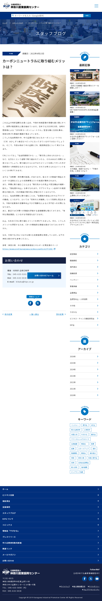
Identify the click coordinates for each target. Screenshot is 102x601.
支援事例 (6, 507)
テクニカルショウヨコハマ (80, 439)
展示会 (93, 434)
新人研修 (74, 467)
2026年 (73, 356)
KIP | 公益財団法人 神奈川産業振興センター (21, 5)
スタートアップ (83, 448)
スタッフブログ (17, 23)
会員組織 (74, 444)
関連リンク (7, 548)
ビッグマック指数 (77, 472)
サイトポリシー (94, 586)
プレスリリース (9, 537)
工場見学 (87, 430)
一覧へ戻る (34, 314)
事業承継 (73, 286)
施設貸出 (6, 501)
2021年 (73, 388)
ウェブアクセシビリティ (91, 589)
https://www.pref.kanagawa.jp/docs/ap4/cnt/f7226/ (27, 249)
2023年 (73, 376)
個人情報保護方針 (79, 586)
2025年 (73, 363)
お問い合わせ (8, 560)
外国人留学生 (92, 458)
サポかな (73, 312)
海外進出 (73, 267)
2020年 (73, 395)
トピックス (7, 525)
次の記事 (60, 314)
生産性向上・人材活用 (78, 299)
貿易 (72, 458)
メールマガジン (9, 554)
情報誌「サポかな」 (11, 531)
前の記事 (8, 314)
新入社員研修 (75, 430)
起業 (72, 448)
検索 (87, 15)
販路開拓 (73, 260)
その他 (72, 305)
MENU (96, 5)
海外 (94, 448)
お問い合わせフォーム (44, 275)
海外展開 (84, 467)
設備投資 (73, 273)
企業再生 (73, 293)
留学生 (85, 425)
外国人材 (74, 434)
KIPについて (7, 519)
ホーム (5, 489)
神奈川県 (81, 458)
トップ (4, 23)
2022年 (73, 382)
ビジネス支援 (8, 495)
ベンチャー (74, 280)
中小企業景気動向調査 (12, 543)
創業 (92, 444)
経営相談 (73, 254)
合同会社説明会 (83, 463)
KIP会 (72, 325)
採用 (72, 463)
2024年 (73, 369)
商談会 (84, 444)
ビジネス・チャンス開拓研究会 (82, 318)
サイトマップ (65, 586)
